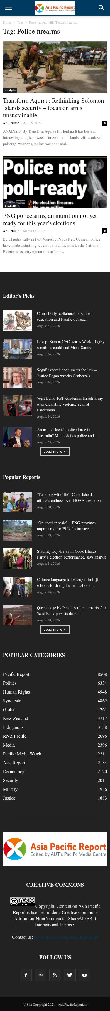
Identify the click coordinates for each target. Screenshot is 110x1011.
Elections (10, 205)
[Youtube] (84, 975)
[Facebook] (26, 975)
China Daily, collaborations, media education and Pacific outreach (65, 316)
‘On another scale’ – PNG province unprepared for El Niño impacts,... (66, 525)
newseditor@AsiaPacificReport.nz (66, 937)
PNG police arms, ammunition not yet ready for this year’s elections (50, 219)
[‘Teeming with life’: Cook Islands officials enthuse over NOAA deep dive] (17, 502)
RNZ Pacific (14, 736)
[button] (102, 8)
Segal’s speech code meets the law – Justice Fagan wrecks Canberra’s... (67, 372)
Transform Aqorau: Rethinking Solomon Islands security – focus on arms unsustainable (53, 107)
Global (9, 709)
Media (9, 745)
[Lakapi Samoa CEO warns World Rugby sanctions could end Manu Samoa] (17, 349)
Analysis (10, 90)
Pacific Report (16, 674)
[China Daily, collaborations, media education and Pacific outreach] (17, 320)
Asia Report (14, 762)
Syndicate (12, 700)
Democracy (13, 771)
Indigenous (13, 727)
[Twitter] (70, 975)
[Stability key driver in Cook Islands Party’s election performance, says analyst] (17, 558)
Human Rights (16, 692)
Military (10, 789)
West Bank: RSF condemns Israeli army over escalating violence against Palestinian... (70, 404)
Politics (9, 683)
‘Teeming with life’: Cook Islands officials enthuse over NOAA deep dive (69, 497)
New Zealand (15, 718)
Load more (53, 451)
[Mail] (40, 975)
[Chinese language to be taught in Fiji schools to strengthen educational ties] (17, 587)
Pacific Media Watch (22, 753)
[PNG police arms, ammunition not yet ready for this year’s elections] (55, 182)
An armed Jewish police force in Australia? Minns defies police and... (67, 432)
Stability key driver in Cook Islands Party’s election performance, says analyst (71, 554)
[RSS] (55, 975)
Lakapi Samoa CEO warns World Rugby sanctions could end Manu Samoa (70, 344)
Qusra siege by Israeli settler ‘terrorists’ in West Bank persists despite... (72, 610)
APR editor (11, 123)
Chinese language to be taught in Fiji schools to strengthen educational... (67, 582)
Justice (9, 798)
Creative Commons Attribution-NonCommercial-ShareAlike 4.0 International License (55, 918)
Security (10, 780)
